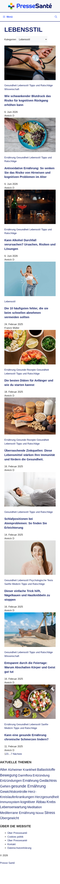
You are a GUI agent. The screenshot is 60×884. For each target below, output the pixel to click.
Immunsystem (10, 802)
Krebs (51, 802)
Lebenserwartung (13, 807)
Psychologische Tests (41, 580)
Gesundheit (10, 85)
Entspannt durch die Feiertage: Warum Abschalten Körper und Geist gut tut (29, 667)
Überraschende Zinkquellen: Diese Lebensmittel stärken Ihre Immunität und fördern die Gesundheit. (29, 455)
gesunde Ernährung (28, 786)
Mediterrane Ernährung (17, 813)
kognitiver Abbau (33, 802)
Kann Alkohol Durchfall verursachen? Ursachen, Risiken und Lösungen (29, 245)
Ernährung (10, 157)
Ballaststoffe (46, 769)
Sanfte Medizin (12, 584)
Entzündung (41, 775)
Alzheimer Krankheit (22, 769)
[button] (56, 16)
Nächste (17, 754)
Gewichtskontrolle (13, 792)
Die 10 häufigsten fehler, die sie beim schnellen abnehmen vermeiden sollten (26, 313)
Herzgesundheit (47, 797)
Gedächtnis (48, 780)
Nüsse (40, 813)
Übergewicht (9, 818)
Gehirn (5, 786)
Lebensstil (23, 85)
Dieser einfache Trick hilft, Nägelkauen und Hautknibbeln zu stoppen (27, 595)
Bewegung (8, 775)
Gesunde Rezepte (26, 369)
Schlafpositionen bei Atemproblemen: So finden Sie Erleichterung (25, 523)
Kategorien (10, 39)
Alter (3, 769)
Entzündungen (11, 780)
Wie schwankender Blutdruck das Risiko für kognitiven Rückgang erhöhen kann (27, 100)
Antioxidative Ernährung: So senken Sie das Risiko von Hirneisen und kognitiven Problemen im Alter (29, 173)
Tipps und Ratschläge (41, 85)
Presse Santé (7, 863)
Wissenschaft (11, 89)
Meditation (34, 807)
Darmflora (25, 775)
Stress (49, 812)
